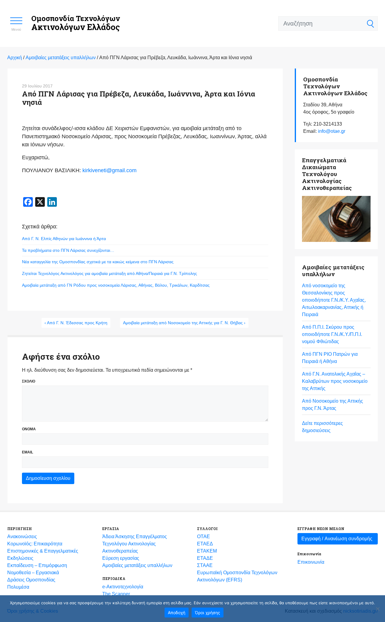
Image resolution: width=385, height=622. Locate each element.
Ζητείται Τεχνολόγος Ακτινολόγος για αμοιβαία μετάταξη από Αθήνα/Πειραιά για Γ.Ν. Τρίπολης (109, 273)
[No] (377, 609)
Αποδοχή (176, 612)
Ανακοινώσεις (22, 536)
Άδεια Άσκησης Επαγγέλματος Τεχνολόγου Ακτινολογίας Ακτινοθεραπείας (134, 543)
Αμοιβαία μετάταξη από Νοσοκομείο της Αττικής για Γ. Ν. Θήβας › (184, 322)
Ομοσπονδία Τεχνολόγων (75, 23)
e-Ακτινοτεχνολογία (122, 586)
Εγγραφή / (336, 538)
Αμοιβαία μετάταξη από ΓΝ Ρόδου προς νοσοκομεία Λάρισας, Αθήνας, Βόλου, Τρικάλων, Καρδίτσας (116, 285)
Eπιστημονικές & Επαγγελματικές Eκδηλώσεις (42, 554)
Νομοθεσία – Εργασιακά (33, 572)
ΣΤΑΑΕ (205, 565)
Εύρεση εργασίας (120, 558)
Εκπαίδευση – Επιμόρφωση (37, 565)
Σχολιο (28, 381)
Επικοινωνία (310, 562)
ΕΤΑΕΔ (205, 543)
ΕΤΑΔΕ (205, 558)
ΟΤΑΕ (203, 536)
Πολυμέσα (18, 587)
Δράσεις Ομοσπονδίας (31, 579)
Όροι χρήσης (207, 612)
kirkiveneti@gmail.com (109, 170)
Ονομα (29, 429)
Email (27, 452)
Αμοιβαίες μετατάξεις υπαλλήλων (137, 565)
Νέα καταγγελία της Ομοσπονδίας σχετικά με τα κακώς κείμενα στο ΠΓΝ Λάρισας (98, 261)
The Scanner (116, 593)
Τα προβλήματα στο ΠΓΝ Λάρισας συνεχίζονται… (68, 250)
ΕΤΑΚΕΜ (207, 550)
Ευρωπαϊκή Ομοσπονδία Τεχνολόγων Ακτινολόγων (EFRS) (237, 576)
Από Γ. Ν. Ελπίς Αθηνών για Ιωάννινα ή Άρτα (64, 238)
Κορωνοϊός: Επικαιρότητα (34, 543)
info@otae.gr (331, 131)
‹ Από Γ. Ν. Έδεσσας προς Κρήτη (76, 322)
